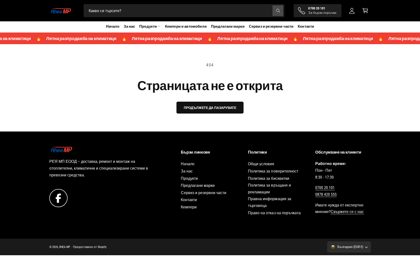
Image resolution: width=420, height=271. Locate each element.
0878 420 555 (326, 194)
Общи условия (261, 164)
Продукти (189, 178)
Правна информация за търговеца (269, 202)
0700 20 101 (325, 187)
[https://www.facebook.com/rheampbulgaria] (58, 198)
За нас (129, 26)
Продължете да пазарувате (210, 108)
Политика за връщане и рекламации (269, 188)
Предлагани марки (228, 26)
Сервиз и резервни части (271, 26)
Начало (113, 26)
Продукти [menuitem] (148, 26)
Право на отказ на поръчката (274, 213)
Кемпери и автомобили (186, 26)
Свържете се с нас (347, 211)
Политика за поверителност (273, 171)
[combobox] (184, 10)
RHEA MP (65, 247)
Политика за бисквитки (268, 178)
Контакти (306, 26)
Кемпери (189, 207)
